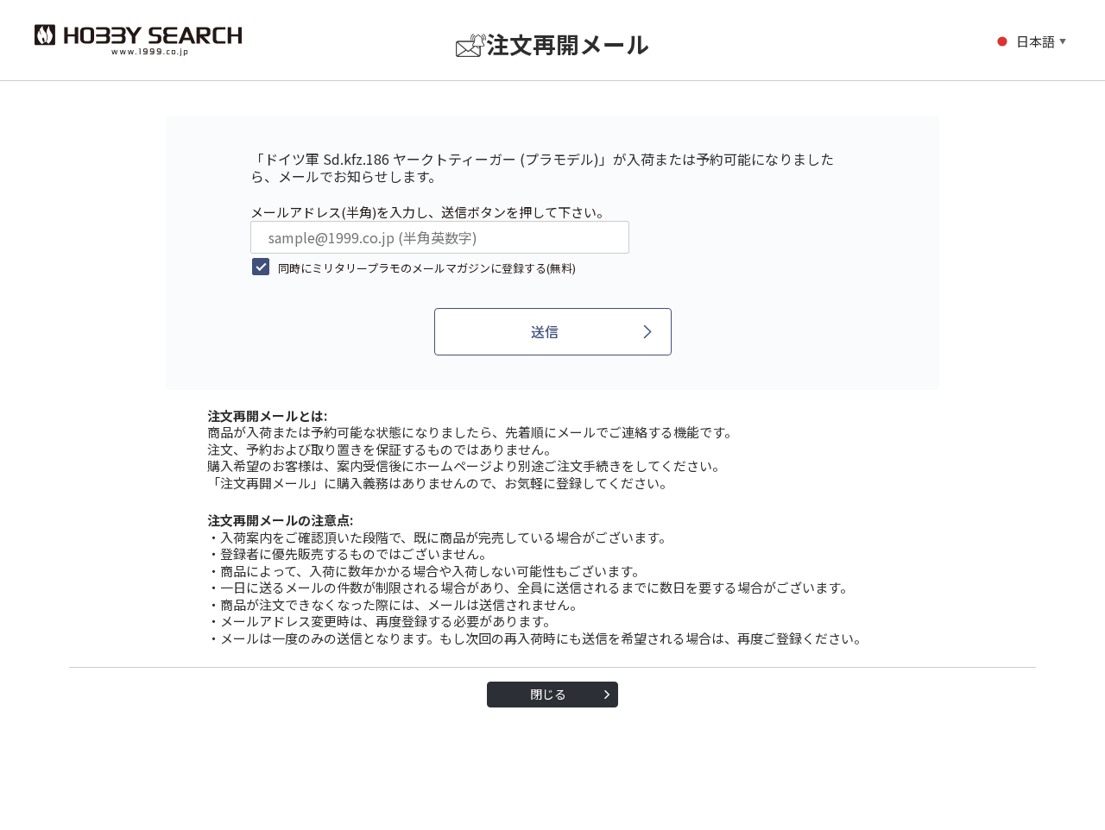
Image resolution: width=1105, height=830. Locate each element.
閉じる (548, 693)
